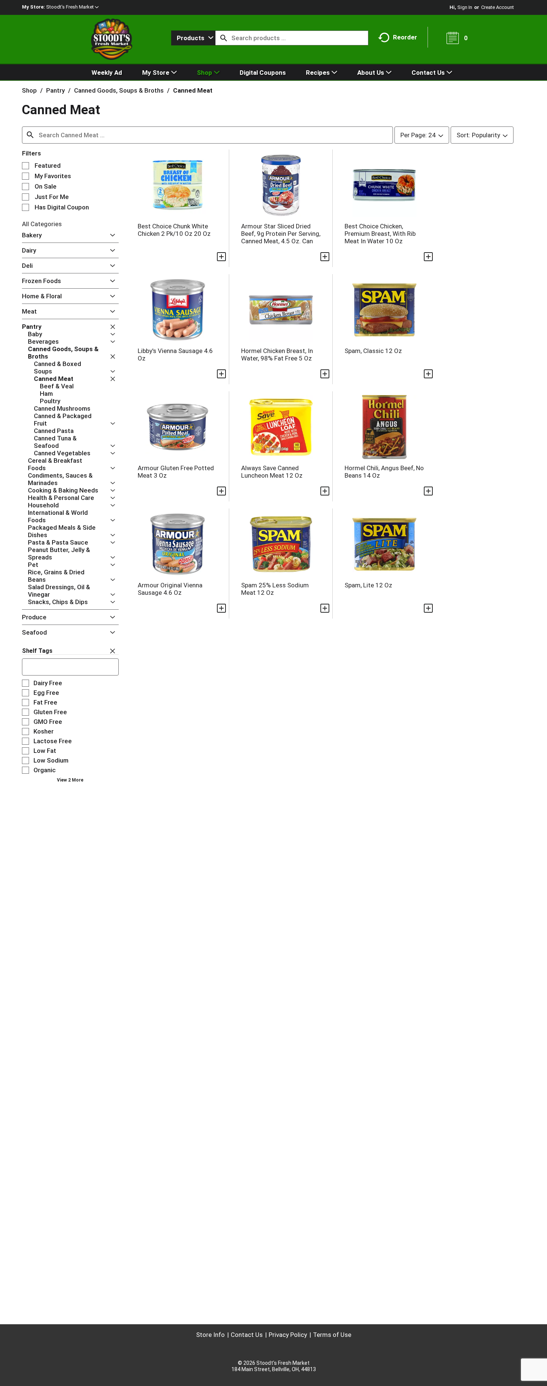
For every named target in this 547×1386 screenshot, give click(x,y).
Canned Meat (192, 90)
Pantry (55, 90)
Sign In (464, 7)
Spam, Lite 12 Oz (368, 585)
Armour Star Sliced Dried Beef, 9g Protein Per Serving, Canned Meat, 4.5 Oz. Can (280, 233)
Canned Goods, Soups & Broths (119, 90)
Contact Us (247, 1334)
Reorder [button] (405, 37)
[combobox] (193, 38)
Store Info (210, 1334)
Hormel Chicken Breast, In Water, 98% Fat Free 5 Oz (277, 354)
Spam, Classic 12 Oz (373, 350)
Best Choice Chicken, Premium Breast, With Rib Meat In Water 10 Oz (380, 233)
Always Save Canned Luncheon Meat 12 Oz (272, 471)
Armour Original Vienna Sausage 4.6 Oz (170, 588)
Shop (29, 90)
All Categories (42, 224)
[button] (72, 7)
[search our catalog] (223, 38)
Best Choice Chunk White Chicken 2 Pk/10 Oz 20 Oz (174, 229)
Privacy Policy (288, 1334)
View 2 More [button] (70, 780)
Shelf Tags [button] (37, 650)
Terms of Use (332, 1334)
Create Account (497, 7)
